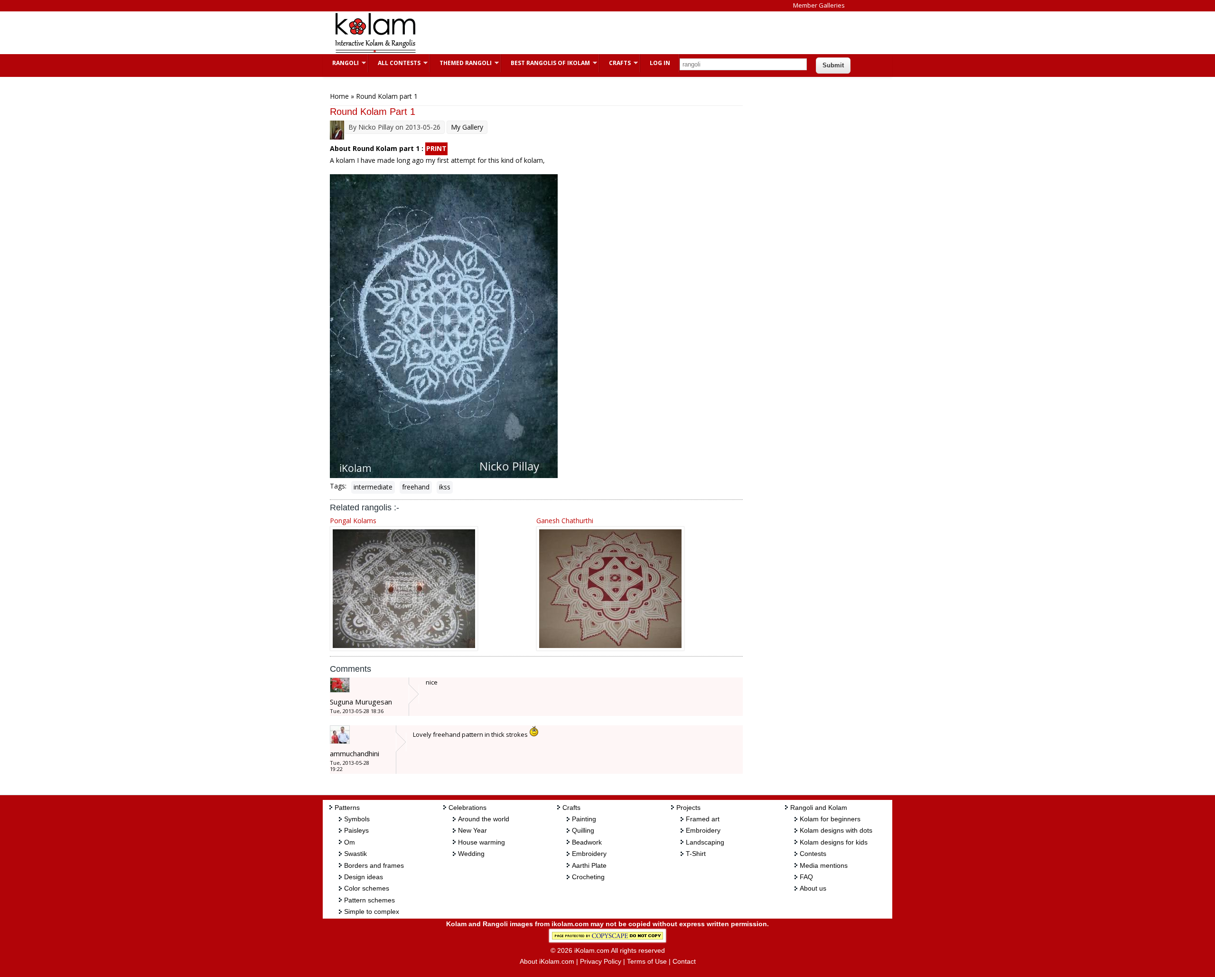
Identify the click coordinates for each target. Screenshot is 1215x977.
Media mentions (824, 865)
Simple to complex (371, 911)
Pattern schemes (369, 900)
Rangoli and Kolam (818, 807)
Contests (813, 853)
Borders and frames (374, 865)
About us (813, 888)
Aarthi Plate (589, 865)
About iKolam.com (547, 961)
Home (339, 96)
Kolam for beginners (830, 819)
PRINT (436, 148)
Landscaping (705, 842)
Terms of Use (647, 961)
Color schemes (366, 888)
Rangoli (341, 63)
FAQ (806, 877)
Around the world (483, 819)
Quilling (583, 830)
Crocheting (588, 877)
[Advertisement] (600, 32)
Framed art (703, 819)
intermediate (373, 486)
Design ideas (363, 877)
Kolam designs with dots (836, 830)
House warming (481, 842)
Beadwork (587, 842)
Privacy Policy (600, 961)
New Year (472, 830)
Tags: (338, 485)
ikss (444, 486)
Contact (684, 961)
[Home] (374, 51)
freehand (416, 486)
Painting (584, 819)
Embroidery (589, 853)
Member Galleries (819, 5)
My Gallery (467, 127)
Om (349, 842)
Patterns (347, 807)
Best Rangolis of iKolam (545, 63)
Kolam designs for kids (834, 842)
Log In (660, 63)
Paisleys (356, 830)
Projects (688, 807)
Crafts (615, 63)
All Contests (394, 63)
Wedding (471, 853)
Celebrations (467, 807)
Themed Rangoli (461, 63)
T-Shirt (696, 853)
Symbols (357, 819)
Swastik (355, 853)
